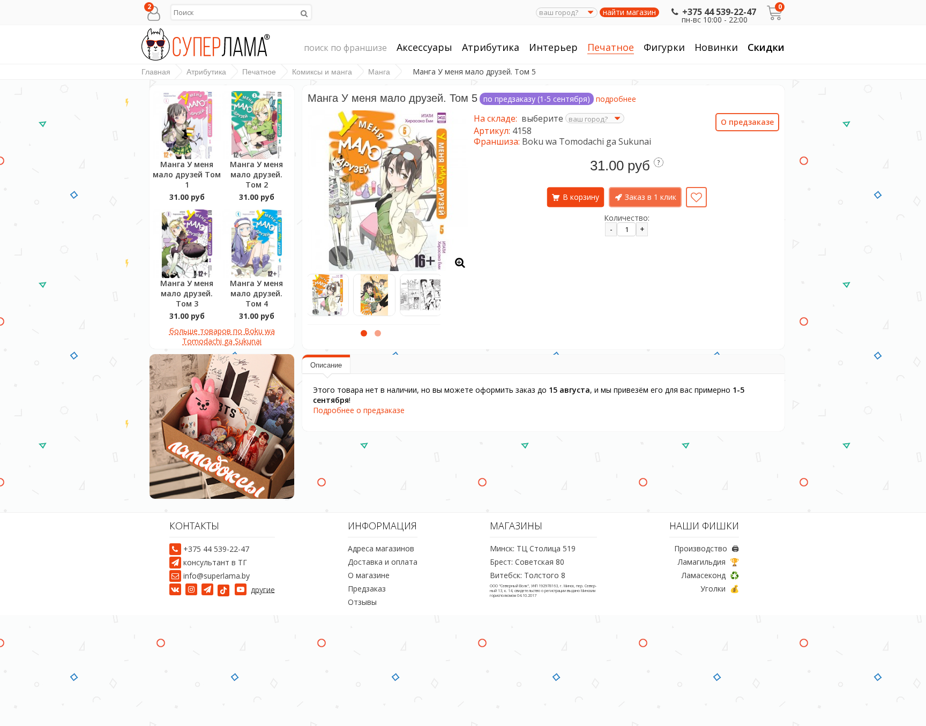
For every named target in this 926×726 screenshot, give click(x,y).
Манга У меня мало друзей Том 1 (187, 174)
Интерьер (553, 47)
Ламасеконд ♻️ (710, 575)
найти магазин (629, 12)
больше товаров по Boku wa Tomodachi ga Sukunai (222, 336)
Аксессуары (424, 47)
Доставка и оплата (382, 562)
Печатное (610, 47)
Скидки (766, 47)
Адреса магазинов (381, 548)
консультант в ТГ (215, 562)
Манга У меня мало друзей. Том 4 (256, 293)
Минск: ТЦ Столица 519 (533, 548)
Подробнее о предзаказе (359, 410)
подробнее (616, 99)
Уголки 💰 (719, 588)
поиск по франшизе (345, 48)
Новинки (716, 47)
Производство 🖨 (706, 548)
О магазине (369, 575)
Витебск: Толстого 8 (527, 575)
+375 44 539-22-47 (719, 12)
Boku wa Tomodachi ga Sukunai (586, 141)
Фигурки (664, 47)
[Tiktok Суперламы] (225, 589)
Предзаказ (367, 588)
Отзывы (362, 602)
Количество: (626, 218)
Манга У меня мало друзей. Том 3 (186, 293)
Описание (326, 365)
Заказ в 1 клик (650, 197)
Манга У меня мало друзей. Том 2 (256, 174)
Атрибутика (490, 47)
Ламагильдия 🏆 (708, 562)
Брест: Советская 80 (527, 562)
